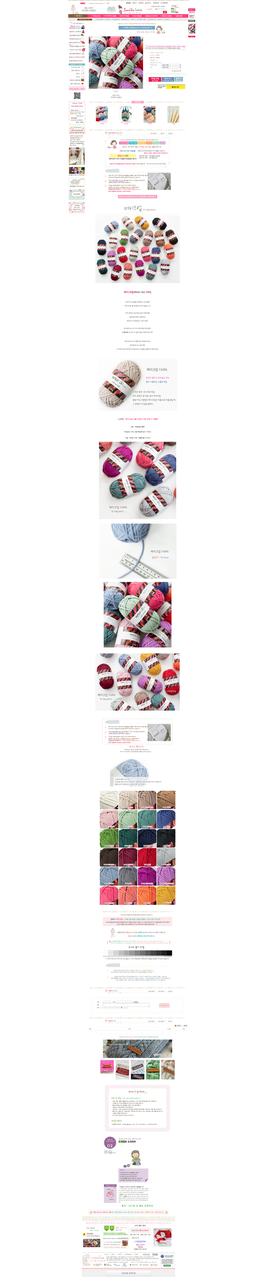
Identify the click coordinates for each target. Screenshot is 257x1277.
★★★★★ (125, 1008)
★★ (106, 1008)
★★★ (111, 1008)
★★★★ (118, 1008)
